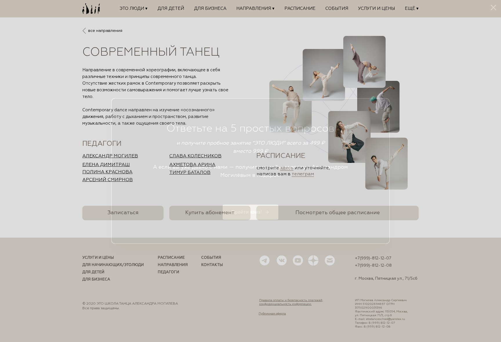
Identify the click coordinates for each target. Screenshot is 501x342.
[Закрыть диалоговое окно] (493, 7)
